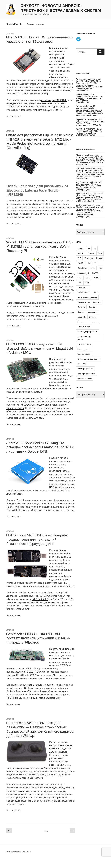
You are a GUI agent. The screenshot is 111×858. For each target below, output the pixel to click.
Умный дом (83, 349)
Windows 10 (83, 287)
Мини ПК (81, 316)
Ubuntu (96, 277)
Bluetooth (89, 258)
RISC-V (95, 272)
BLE (79, 258)
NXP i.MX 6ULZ (40, 599)
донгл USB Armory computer (60, 558)
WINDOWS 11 (84, 292)
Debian (99, 258)
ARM (100, 253)
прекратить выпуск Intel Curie (46, 411)
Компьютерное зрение (88, 312)
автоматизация (84, 353)
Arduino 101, (49, 388)
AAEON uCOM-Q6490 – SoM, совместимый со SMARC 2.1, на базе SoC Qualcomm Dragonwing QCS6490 (89, 132)
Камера (92, 307)
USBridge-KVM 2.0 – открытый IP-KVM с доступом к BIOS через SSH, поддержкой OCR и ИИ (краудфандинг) (89, 185)
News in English (13, 24)
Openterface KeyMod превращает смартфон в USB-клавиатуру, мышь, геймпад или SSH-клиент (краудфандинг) (89, 98)
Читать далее (13, 116)
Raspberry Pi (83, 272)
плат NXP (57, 100)
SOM (87, 277)
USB (79, 282)
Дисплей (81, 307)
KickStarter (82, 268)
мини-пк (81, 363)
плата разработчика (86, 373)
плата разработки (85, 368)
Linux (92, 268)
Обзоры (92, 316)
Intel (88, 263)
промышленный (85, 378)
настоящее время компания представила (29, 784)
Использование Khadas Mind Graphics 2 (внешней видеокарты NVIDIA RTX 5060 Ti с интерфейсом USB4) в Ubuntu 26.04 (89, 197)
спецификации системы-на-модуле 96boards (61, 657)
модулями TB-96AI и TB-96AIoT (30, 671)
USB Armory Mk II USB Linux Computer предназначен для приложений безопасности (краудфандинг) (37, 539)
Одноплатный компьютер (89, 321)
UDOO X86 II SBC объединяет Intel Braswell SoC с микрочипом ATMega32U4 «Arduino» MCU (39, 348)
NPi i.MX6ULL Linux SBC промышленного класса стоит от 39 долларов (39, 39)
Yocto (95, 292)
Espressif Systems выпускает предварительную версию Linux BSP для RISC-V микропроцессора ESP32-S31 (90, 122)
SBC (79, 277)
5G (95, 248)
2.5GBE (81, 248)
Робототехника (84, 344)
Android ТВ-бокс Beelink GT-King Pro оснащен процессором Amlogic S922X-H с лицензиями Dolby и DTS (40, 447)
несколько (46, 100)
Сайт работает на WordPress (18, 851)
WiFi (87, 282)
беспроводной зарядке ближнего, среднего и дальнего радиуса (60, 748)
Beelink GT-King (14, 509)
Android (81, 253)
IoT (95, 263)
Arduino (91, 253)
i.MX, (64, 100)
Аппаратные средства (87, 297)
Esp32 (80, 263)
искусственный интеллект (89, 358)
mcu (100, 268)
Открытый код (84, 326)
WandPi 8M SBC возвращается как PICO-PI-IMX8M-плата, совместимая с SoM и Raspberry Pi (39, 246)
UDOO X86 (66, 362)
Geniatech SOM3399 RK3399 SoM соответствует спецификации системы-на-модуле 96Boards (38, 638)
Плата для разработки (87, 331)
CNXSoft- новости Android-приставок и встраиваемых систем (60, 8)
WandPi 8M (54, 289)
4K (89, 248)
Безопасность (84, 302)
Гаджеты (97, 302)
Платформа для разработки (85, 338)
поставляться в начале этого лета (36, 684)
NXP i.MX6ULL (40, 109)
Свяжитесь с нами (35, 24)
